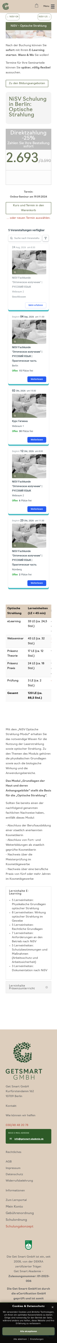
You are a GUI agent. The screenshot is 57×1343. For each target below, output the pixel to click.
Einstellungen (37, 1339)
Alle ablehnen (20, 1339)
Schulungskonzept (19, 1226)
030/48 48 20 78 (17, 1125)
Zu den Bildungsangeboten (27, 83)
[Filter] (45, 238)
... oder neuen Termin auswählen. (29, 218)
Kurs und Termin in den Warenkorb (28, 208)
